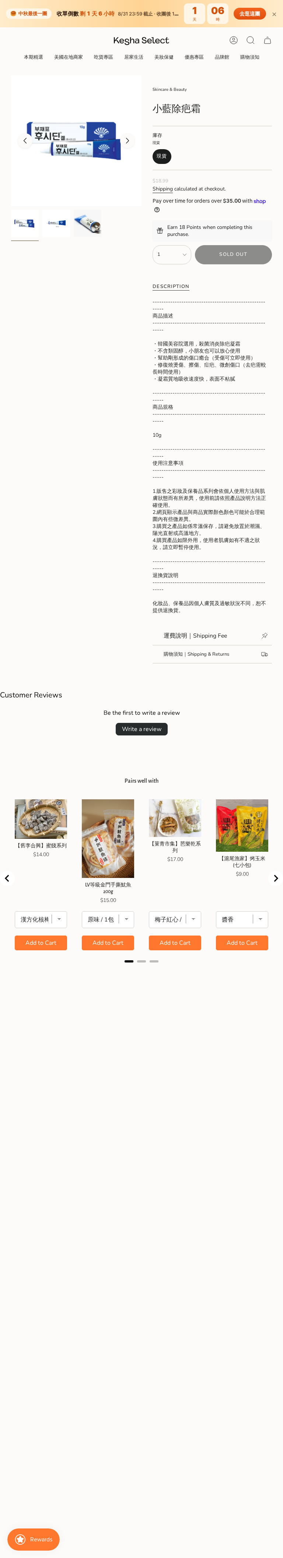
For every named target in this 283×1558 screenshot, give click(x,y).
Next (127, 140)
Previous (25, 140)
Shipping (163, 188)
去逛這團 (250, 14)
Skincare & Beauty (170, 89)
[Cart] (267, 40)
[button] (33, 57)
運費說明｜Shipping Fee (195, 636)
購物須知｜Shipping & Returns (196, 654)
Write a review (141, 729)
